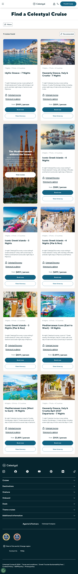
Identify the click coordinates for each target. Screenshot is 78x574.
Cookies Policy (7, 566)
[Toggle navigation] (3, 4)
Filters (9, 24)
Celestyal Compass (48, 524)
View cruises (20, 175)
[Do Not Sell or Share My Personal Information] (3, 570)
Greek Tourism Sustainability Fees (51, 564)
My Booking (54, 4)
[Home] (39, 4)
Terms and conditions (29, 564)
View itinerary (20, 116)
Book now (20, 109)
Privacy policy (29, 566)
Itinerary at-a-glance (12, 99)
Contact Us (13, 551)
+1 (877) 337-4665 (58, 4)
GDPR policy (18, 566)
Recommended (68, 34)
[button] (13, 95)
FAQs (22, 551)
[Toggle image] (34, 42)
